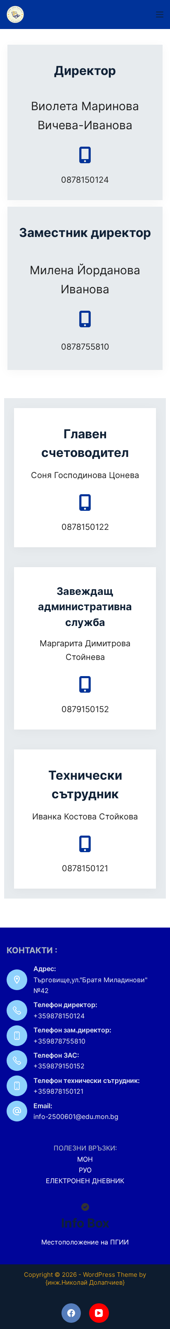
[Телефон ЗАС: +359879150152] (17, 1060)
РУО (85, 1170)
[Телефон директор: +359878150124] (17, 1010)
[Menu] (159, 14)
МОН (85, 1159)
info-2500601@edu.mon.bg (75, 1116)
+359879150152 (59, 1066)
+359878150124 (59, 1016)
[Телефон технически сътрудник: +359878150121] (17, 1085)
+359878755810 (59, 1041)
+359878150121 (58, 1091)
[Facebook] (71, 1313)
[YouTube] (99, 1313)
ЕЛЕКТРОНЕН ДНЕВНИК (85, 1181)
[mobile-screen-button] (85, 155)
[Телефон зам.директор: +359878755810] (17, 1035)
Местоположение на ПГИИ (85, 1242)
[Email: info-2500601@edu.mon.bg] (17, 1111)
